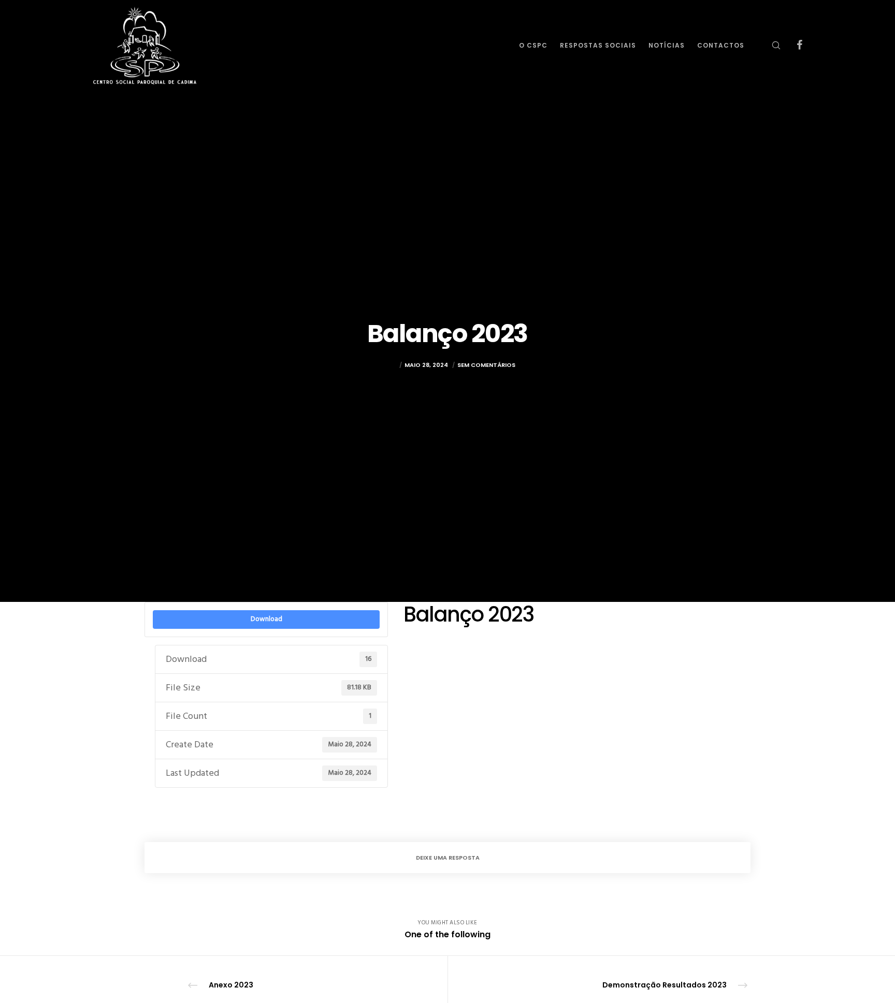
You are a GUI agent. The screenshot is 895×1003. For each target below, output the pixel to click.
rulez (388, 365)
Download (266, 619)
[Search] (769, 45)
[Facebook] (792, 45)
